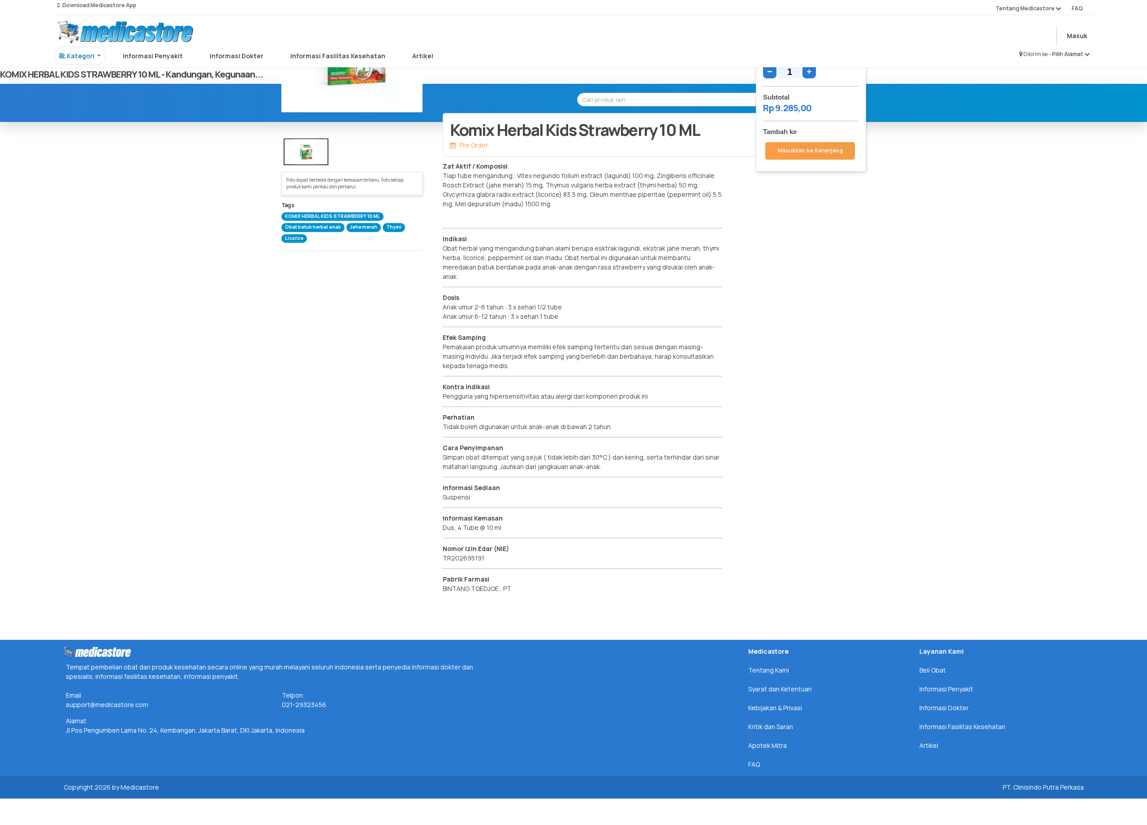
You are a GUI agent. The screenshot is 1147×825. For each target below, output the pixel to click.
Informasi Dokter (236, 56)
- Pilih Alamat (1066, 54)
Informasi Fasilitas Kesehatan (337, 56)
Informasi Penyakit (153, 56)
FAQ (1077, 8)
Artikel (422, 56)
